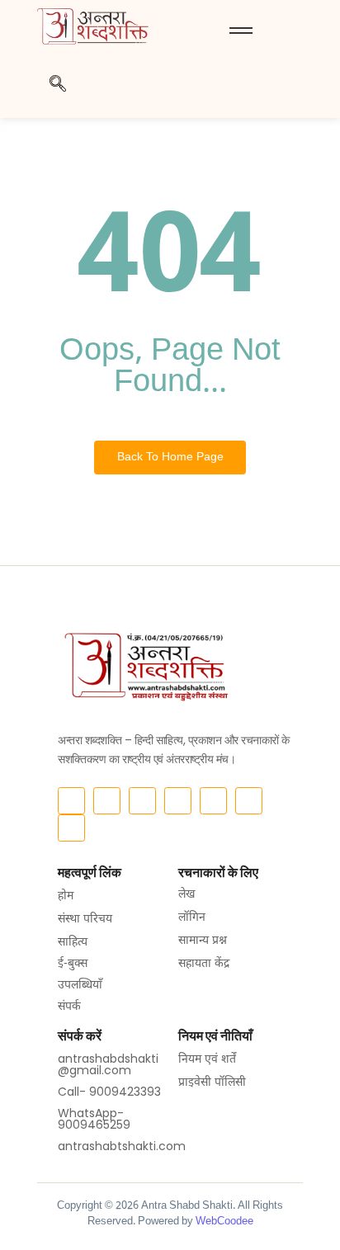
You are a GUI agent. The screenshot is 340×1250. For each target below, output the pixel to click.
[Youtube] (177, 800)
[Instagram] (106, 800)
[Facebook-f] (71, 800)
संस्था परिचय (85, 919)
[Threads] (213, 800)
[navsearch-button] (57, 89)
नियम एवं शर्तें (207, 1060)
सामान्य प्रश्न (202, 941)
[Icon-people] (71, 828)
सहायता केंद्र (203, 964)
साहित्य (72, 942)
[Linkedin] (248, 800)
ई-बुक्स (72, 964)
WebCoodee (224, 1222)
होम (65, 896)
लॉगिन (191, 918)
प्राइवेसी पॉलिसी (212, 1083)
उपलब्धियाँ (80, 985)
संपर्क (69, 1007)
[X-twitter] (142, 800)
